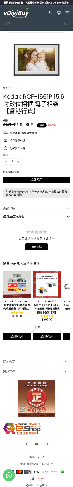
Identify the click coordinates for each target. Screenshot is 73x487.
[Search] (66, 23)
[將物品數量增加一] (18, 161)
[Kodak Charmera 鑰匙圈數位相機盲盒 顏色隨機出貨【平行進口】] (17, 284)
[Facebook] (27, 444)
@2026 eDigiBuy (36, 485)
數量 (5, 155)
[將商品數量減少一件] (6, 161)
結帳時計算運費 (11, 171)
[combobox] (36, 23)
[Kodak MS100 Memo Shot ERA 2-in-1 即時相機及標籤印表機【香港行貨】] (47, 284)
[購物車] (58, 12)
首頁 (5, 88)
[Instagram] (36, 444)
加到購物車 (17, 336)
